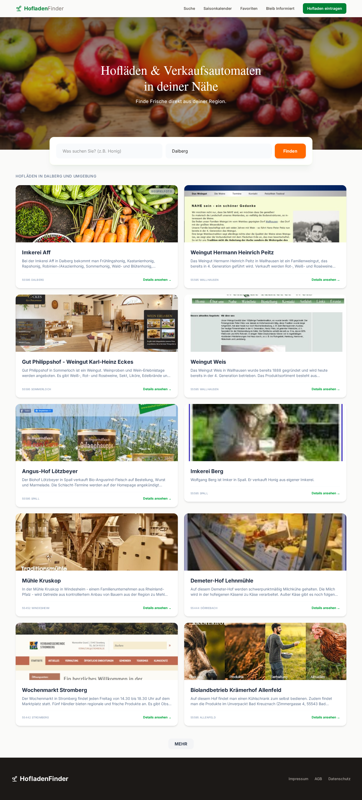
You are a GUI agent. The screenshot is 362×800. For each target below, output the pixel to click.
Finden (290, 151)
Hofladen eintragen (324, 8)
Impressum (298, 778)
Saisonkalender (218, 8)
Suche (189, 8)
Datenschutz (339, 778)
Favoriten (249, 8)
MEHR (181, 743)
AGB (318, 778)
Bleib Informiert (280, 8)
